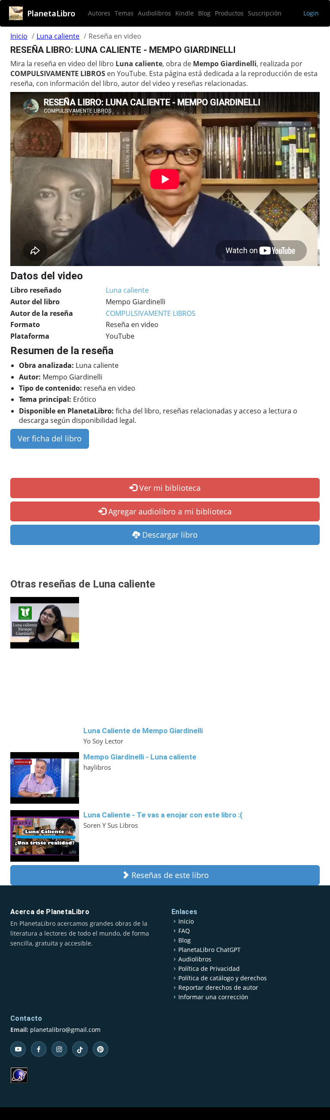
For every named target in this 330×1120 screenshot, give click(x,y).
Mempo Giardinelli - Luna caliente (139, 757)
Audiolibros (154, 13)
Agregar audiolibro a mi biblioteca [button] (169, 511)
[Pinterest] (100, 1049)
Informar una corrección (213, 997)
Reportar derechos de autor (218, 988)
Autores (99, 13)
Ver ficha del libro (50, 438)
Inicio (19, 36)
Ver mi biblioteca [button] (169, 488)
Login (311, 13)
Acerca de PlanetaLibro (49, 912)
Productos (229, 13)
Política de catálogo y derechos (222, 978)
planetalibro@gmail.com (65, 1029)
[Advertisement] (201, 661)
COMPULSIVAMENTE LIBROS (151, 313)
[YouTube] (18, 1049)
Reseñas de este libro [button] (169, 875)
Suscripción (264, 13)
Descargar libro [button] (169, 534)
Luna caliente (58, 36)
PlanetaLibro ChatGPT (209, 950)
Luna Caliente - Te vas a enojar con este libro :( (162, 815)
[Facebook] (38, 1049)
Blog (204, 13)
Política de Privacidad (209, 969)
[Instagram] (59, 1049)
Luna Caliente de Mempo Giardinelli (143, 730)
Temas (124, 13)
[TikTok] (80, 1049)
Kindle (184, 13)
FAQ (184, 931)
